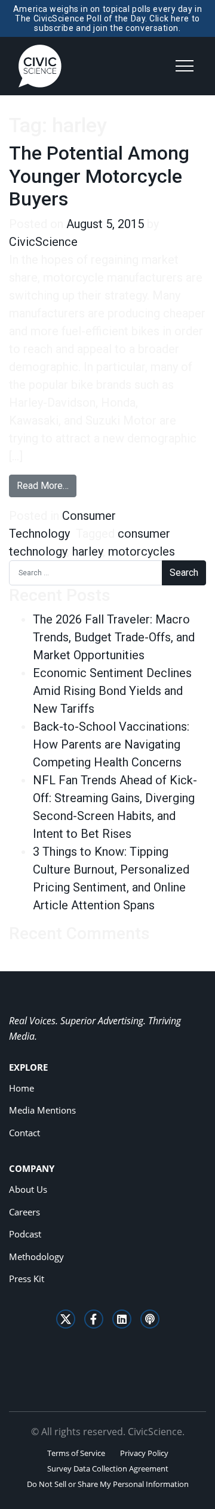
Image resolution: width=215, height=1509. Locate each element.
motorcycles (141, 551)
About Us (28, 1189)
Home (21, 1088)
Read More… (46, 485)
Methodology (36, 1256)
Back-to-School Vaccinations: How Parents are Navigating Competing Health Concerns (111, 744)
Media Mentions (42, 1110)
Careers (24, 1212)
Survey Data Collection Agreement (107, 1468)
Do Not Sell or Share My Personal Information (108, 1484)
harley (87, 551)
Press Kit (26, 1278)
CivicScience (43, 242)
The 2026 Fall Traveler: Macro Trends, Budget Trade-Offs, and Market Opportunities (114, 637)
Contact (24, 1133)
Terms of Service (76, 1453)
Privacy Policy (144, 1453)
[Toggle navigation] (184, 66)
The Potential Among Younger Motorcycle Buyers (99, 176)
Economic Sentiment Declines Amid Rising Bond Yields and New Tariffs (112, 691)
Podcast (25, 1234)
